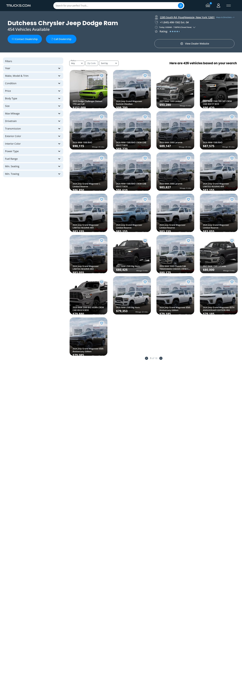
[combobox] (108, 63)
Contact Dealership (26, 39)
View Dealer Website (197, 43)
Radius (73, 60)
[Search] (180, 5)
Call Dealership (62, 39)
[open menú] (229, 6)
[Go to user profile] (219, 6)
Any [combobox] (73, 63)
